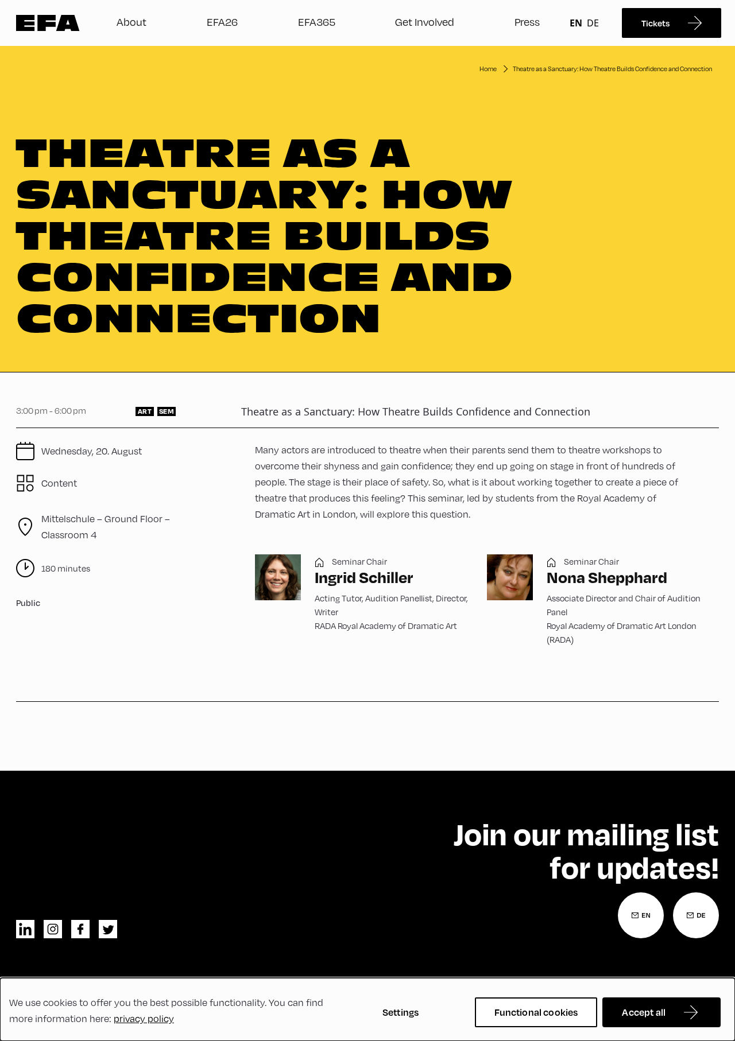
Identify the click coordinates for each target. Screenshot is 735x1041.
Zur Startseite (48, 23)
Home (488, 69)
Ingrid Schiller (364, 577)
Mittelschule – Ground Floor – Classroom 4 (105, 527)
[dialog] (367, 1009)
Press (527, 21)
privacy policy (144, 1018)
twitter (108, 929)
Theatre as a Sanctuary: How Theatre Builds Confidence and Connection (612, 69)
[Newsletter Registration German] (696, 915)
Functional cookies (536, 1012)
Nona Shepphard (607, 577)
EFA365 (316, 21)
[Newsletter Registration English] (641, 915)
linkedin (25, 929)
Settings (400, 1012)
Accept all (644, 1012)
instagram (53, 929)
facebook (80, 929)
